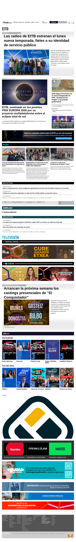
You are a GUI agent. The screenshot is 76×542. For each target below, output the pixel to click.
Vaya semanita (5, 520)
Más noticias (8, 183)
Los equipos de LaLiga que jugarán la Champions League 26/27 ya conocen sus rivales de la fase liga (32, 222)
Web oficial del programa (10, 327)
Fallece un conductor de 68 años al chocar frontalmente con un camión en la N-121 (27, 198)
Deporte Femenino (25, 524)
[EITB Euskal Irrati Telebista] (7, 22)
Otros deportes (25, 529)
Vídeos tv (4, 519)
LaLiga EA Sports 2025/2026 (27, 518)
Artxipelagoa (11, 526)
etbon (10, 264)
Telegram (53, 520)
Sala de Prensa (45, 523)
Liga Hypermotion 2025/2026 (27, 520)
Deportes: (24, 515)
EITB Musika (11, 521)
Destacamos (11, 242)
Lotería (43, 520)
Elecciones (44, 519)
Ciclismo (23, 526)
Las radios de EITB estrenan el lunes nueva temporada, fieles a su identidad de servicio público (36, 40)
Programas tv (5, 518)
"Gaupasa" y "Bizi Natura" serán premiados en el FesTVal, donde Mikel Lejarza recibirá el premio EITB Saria (62, 125)
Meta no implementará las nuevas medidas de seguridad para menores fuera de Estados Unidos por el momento (36, 188)
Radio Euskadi (11, 518)
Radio (32, 22)
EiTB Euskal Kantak (12, 523)
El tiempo (44, 516)
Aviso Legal (28, 533)
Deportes (21, 22)
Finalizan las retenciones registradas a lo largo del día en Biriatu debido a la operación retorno (30, 193)
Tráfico (43, 517)
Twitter (53, 518)
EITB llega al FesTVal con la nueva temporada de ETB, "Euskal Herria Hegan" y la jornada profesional (62, 98)
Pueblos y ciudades (46, 522)
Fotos (34, 518)
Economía (19, 518)
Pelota (23, 525)
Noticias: (19, 515)
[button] (36, 259)
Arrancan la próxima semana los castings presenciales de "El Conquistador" (31, 292)
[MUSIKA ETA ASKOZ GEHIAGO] (15, 448)
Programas (11, 524)
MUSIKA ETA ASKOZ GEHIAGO (14, 457)
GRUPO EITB (62, 22)
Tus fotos (63, 202)
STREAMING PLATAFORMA (35, 457)
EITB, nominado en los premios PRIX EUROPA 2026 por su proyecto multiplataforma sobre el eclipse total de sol (23, 112)
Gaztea (10, 520)
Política (18, 519)
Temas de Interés (46, 521)
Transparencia (52, 533)
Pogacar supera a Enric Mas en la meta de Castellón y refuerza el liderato (24, 232)
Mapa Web (62, 533)
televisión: (5, 515)
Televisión (27, 22)
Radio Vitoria (11, 519)
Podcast (10, 525)
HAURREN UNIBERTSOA (57, 457)
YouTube (53, 523)
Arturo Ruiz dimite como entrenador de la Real (16, 227)
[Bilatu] (69, 23)
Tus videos (63, 203)
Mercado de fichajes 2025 (26, 523)
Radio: (10, 515)
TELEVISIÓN (10, 237)
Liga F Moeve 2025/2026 (26, 519)
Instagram (53, 519)
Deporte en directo (25, 530)
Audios (34, 519)
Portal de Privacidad (21, 533)
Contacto (57, 533)
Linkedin (53, 522)
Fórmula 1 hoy (24, 521)
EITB (5, 29)
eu (71, 23)
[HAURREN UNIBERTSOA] (60, 448)
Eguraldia (18, 523)
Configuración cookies (44, 533)
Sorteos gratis (45, 518)
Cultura (18, 520)
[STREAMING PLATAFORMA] (37, 448)
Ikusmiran (19, 521)
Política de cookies (35, 533)
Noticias (15, 22)
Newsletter (53, 515)
